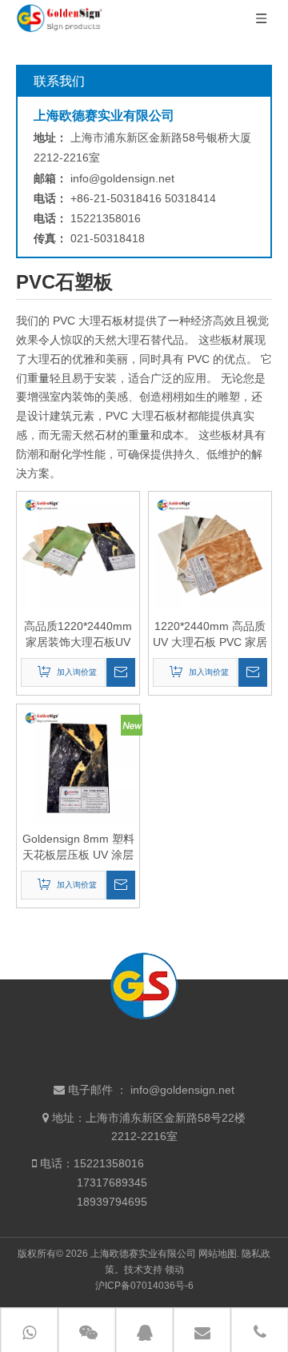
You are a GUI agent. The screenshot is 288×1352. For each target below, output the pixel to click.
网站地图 (217, 1253)
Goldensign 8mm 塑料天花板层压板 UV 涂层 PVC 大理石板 (78, 847)
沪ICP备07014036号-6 (144, 1285)
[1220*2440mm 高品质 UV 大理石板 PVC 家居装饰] (210, 552)
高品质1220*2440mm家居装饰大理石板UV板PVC (78, 635)
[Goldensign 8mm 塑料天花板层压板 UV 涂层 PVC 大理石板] (78, 765)
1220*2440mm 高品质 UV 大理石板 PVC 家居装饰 (210, 635)
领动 (174, 1269)
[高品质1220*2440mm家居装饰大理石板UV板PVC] (78, 552)
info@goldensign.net (122, 178)
